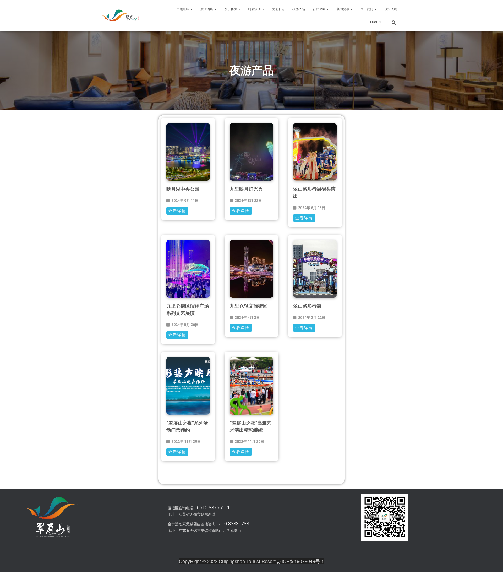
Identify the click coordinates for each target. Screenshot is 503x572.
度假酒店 (207, 9)
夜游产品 (298, 9)
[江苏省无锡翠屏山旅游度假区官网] (120, 15)
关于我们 (367, 9)
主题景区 (183, 9)
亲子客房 (231, 9)
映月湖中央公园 (182, 189)
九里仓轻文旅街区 (248, 306)
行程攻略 (319, 9)
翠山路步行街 (307, 306)
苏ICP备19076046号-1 (300, 561)
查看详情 (177, 211)
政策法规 (390, 9)
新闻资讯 (343, 9)
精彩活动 (254, 9)
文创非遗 (278, 9)
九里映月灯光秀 (246, 189)
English (376, 22)
